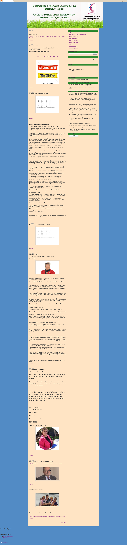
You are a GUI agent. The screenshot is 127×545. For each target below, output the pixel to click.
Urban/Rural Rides (72, 46)
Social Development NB (74, 38)
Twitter (70, 44)
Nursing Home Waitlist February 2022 (39, 224)
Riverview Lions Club (73, 42)
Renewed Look (33, 45)
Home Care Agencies (73, 48)
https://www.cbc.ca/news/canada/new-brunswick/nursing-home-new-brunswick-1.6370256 (47, 516)
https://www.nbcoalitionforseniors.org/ (47, 56)
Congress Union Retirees (74, 40)
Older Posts (63, 522)
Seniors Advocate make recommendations (41, 461)
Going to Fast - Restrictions (36, 369)
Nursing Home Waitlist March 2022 (38, 93)
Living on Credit (33, 254)
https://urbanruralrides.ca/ (8, 536)
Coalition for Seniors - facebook (75, 32)
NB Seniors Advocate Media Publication (77, 34)
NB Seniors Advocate (73, 36)
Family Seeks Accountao (36, 489)
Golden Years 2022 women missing (39, 124)
